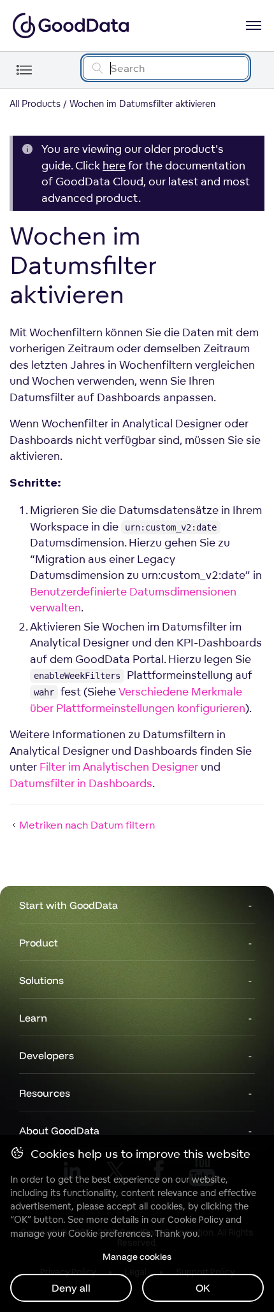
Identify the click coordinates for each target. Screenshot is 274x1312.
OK (203, 1287)
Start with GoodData (68, 905)
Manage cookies (137, 1256)
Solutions (41, 980)
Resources (44, 1093)
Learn (33, 1017)
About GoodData (59, 1130)
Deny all (71, 1287)
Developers (46, 1055)
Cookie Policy (195, 1219)
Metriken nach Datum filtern (87, 824)
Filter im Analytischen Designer (119, 766)
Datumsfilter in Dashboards (81, 783)
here (114, 165)
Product (38, 942)
